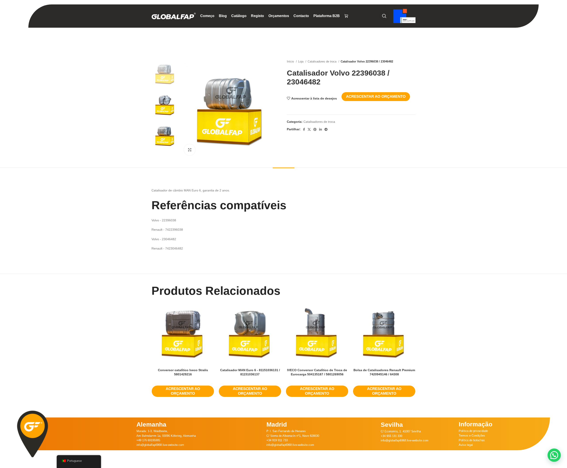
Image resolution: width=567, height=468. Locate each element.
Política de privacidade (473, 431)
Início (291, 61)
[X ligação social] (309, 129)
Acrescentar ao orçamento (376, 96)
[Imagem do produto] (182, 334)
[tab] (283, 174)
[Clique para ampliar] (189, 149)
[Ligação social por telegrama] (326, 129)
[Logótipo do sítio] (173, 16)
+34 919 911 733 (277, 440)
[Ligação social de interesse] (315, 129)
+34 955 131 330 (391, 436)
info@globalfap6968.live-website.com (160, 445)
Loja (301, 61)
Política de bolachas (472, 440)
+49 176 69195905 (148, 440)
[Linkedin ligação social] (320, 129)
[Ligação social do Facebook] (304, 129)
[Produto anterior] (404, 61)
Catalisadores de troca (322, 61)
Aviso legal (466, 445)
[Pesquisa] (384, 16)
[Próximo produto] (413, 61)
